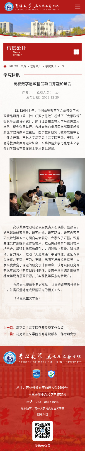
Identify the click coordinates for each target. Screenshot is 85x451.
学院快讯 (50, 66)
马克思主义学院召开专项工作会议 (40, 327)
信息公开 (35, 66)
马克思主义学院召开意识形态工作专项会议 (46, 333)
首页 (23, 66)
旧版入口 (42, 414)
